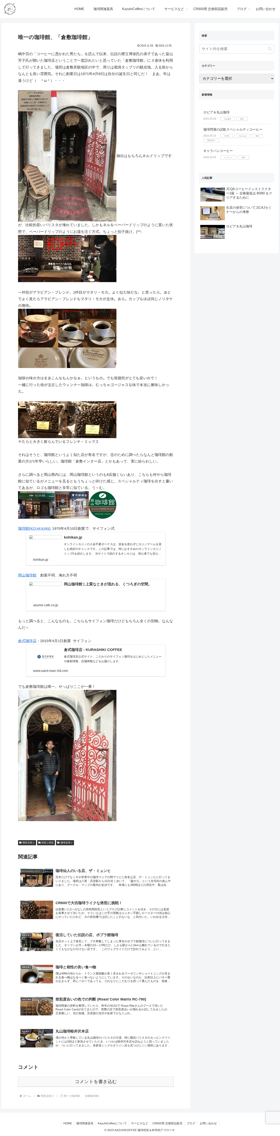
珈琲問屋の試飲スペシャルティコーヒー (232, 129)
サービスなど (139, 1123)
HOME (67, 1123)
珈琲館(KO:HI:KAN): (34, 528)
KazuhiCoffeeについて (112, 1123)
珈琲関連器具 (84, 1123)
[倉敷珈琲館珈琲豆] (67, 419)
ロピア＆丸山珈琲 (216, 112)
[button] (269, 48)
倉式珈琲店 (27, 641)
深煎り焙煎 (47, 842)
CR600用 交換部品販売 (167, 1123)
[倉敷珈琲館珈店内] (67, 258)
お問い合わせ (208, 1123)
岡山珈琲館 (27, 575)
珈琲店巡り (66, 842)
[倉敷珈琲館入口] (67, 156)
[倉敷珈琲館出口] (67, 755)
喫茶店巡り (29, 842)
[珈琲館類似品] (67, 505)
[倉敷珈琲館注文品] (67, 337)
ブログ (191, 1123)
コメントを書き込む (96, 1081)
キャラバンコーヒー (218, 151)
